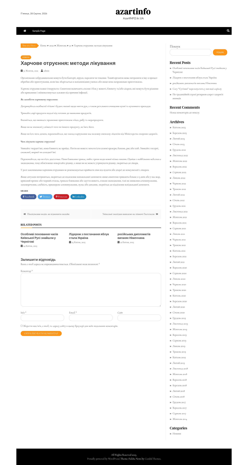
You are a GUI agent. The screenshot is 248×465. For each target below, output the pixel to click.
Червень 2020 (179, 284)
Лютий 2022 (179, 194)
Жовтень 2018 (180, 374)
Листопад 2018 (180, 368)
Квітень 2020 (179, 295)
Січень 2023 (178, 144)
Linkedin (79, 196)
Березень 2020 (180, 301)
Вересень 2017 (180, 407)
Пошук (175, 46)
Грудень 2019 (179, 318)
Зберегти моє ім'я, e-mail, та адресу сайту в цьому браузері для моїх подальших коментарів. (70, 325)
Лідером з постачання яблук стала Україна (89, 236)
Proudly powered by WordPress (103, 458)
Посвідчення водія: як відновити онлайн (48, 214)
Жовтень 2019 (180, 329)
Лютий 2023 (179, 138)
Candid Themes (152, 458)
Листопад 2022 (180, 155)
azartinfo (133, 11)
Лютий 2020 (179, 306)
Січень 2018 (179, 396)
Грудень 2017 (179, 402)
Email (73, 312)
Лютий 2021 (179, 261)
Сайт (120, 312)
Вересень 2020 (180, 267)
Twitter (46, 196)
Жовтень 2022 (180, 161)
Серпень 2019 (179, 340)
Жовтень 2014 (180, 419)
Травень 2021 (179, 245)
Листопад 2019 (180, 323)
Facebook (29, 196)
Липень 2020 (179, 278)
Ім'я (23, 312)
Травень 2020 (179, 290)
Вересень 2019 (180, 334)
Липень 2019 (179, 346)
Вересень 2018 (180, 379)
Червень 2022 (179, 183)
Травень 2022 (179, 189)
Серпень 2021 (179, 228)
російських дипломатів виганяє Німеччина (134, 236)
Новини (25, 57)
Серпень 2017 (179, 413)
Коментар (27, 271)
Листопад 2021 (180, 211)
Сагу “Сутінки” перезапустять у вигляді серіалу (197, 88)
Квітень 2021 (179, 250)
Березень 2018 (180, 385)
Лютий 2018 (179, 391)
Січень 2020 (179, 312)
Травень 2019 (179, 351)
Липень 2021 (179, 233)
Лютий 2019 (179, 362)
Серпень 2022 (179, 172)
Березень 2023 (180, 132)
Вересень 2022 (180, 166)
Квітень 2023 (179, 127)
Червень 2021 (179, 239)
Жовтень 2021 (180, 217)
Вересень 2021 (179, 222)
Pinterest (62, 196)
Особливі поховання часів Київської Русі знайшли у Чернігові (39, 238)
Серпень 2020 (179, 273)
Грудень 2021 (179, 205)
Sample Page (38, 31)
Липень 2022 (179, 177)
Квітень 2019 (179, 357)
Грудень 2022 (179, 149)
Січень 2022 (178, 200)
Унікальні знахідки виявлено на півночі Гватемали (128, 214)
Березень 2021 (179, 256)
